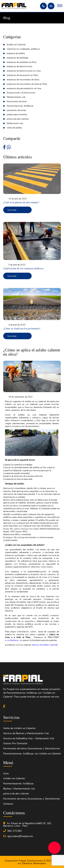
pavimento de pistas (16, 110)
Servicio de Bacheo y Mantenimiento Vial (26, 733)
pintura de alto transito (18, 119)
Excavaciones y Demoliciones (21, 92)
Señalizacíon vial (15, 123)
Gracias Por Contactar (15, 743)
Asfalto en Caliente (16, 44)
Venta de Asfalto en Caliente (19, 728)
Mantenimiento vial (16, 97)
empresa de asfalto (16, 53)
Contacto (8, 803)
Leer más (12, 210)
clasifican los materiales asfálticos (23, 49)
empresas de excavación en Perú (22, 75)
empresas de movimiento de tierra (23, 79)
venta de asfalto (14, 127)
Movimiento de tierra (16, 101)
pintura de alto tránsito (16, 793)
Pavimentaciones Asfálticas (20, 106)
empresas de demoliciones (19, 66)
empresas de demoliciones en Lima (24, 71)
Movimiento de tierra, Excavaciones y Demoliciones (31, 748)
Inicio (6, 773)
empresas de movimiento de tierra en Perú (27, 84)
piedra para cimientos (17, 114)
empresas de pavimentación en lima (24, 88)
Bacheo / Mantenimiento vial (19, 788)
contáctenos (13, 640)
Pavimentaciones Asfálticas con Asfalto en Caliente (32, 753)
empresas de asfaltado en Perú (21, 62)
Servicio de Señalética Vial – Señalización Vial (28, 738)
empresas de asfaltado (17, 58)
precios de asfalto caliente (44, 644)
